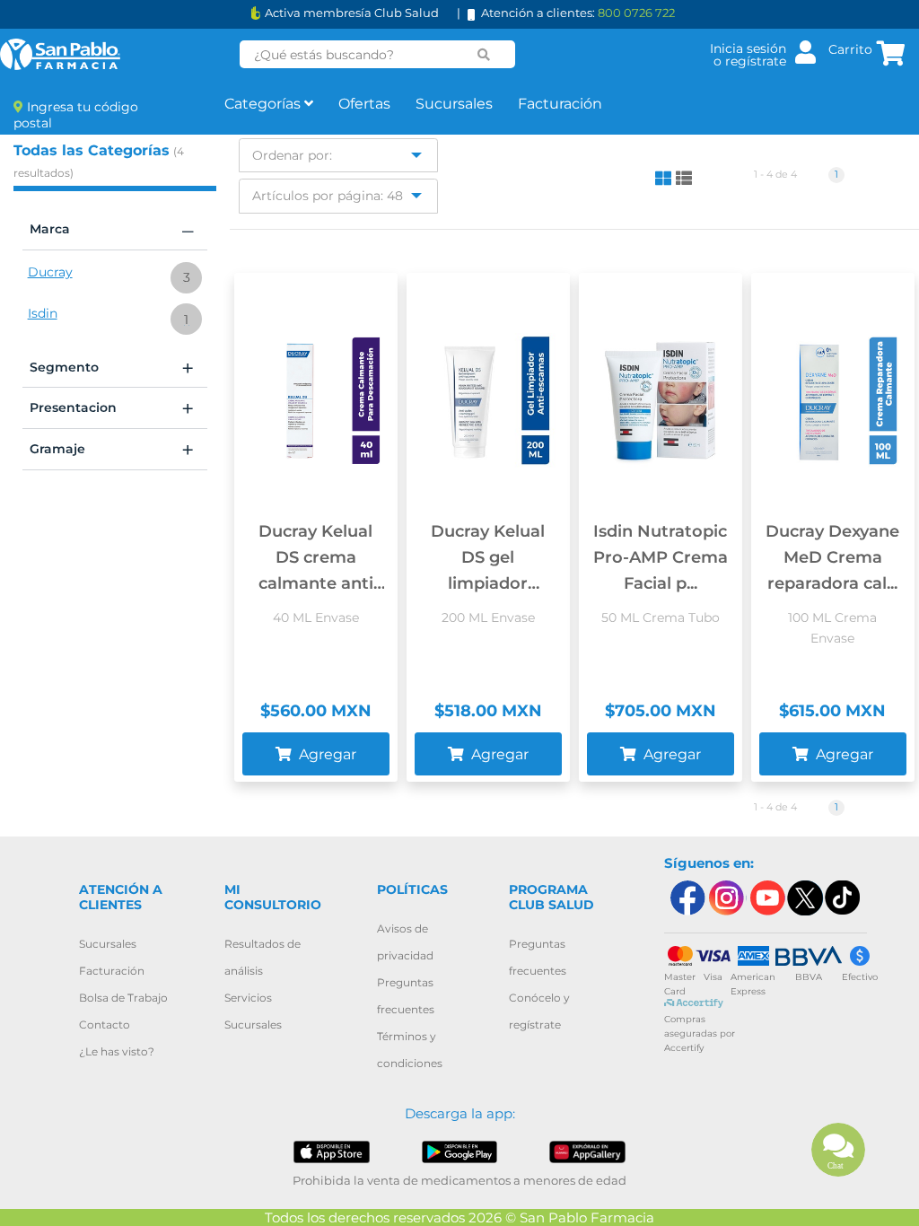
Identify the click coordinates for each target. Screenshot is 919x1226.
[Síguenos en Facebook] (686, 897)
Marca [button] (112, 229)
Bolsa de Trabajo (123, 997)
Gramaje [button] (112, 449)
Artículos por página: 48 (327, 196)
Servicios (248, 997)
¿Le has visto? (116, 1051)
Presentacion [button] (112, 408)
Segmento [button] (112, 368)
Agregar (325, 754)
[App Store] (331, 1151)
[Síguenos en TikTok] (843, 897)
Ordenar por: (292, 155)
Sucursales (454, 103)
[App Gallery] (587, 1151)
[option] (114, 278)
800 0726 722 (636, 12)
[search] (484, 54)
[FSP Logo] (60, 54)
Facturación (560, 103)
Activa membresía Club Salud (352, 13)
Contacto (104, 1024)
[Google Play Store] (459, 1151)
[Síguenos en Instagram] (726, 897)
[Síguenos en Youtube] (765, 897)
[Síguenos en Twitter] (804, 897)
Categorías (264, 103)
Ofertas (364, 103)
